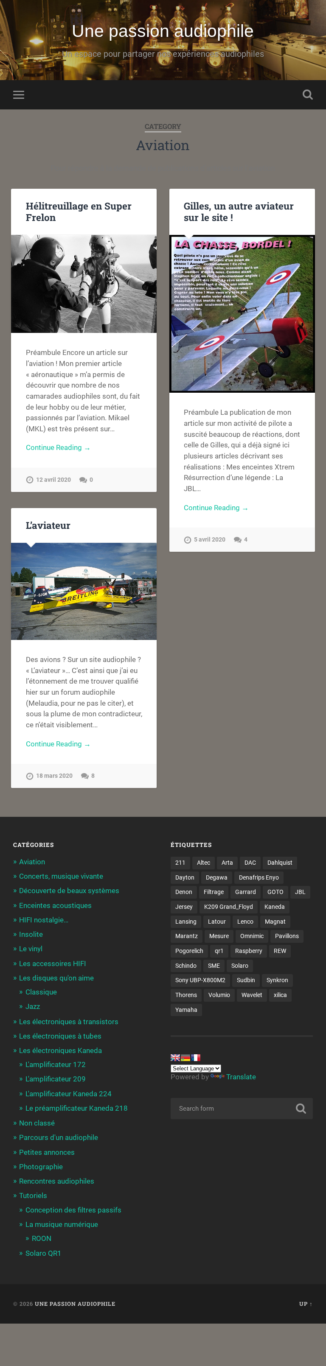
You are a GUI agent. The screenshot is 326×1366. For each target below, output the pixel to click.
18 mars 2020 (54, 775)
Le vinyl (30, 948)
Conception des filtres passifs (73, 1210)
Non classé (37, 1123)
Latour (217, 921)
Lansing (186, 921)
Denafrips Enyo (259, 877)
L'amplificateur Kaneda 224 (68, 1093)
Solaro (239, 965)
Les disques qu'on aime (56, 978)
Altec (203, 862)
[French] (195, 1057)
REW (280, 950)
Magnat (275, 921)
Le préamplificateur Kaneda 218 (76, 1108)
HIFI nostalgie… (43, 920)
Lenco (245, 921)
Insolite (31, 934)
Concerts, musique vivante (61, 876)
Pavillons (287, 936)
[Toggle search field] (308, 94)
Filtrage (214, 891)
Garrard (245, 891)
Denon (183, 891)
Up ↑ (306, 1303)
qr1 (219, 950)
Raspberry (248, 950)
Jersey (184, 906)
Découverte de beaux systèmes (69, 890)
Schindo (186, 965)
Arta (227, 862)
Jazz (32, 1006)
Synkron (277, 980)
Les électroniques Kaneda (60, 1050)
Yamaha (186, 1009)
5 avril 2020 (209, 539)
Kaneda (274, 906)
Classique (41, 992)
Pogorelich (189, 950)
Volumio (219, 995)
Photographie (41, 1166)
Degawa (217, 877)
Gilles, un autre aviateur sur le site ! (239, 211)
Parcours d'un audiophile (58, 1137)
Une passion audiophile (163, 31)
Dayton (184, 877)
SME (214, 965)
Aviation (32, 862)
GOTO (275, 891)
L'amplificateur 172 (55, 1064)
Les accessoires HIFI (52, 963)
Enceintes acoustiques (55, 905)
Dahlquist (279, 862)
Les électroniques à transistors (68, 1021)
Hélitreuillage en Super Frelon (79, 211)
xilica (280, 995)
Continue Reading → (58, 447)
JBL (300, 891)
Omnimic (252, 936)
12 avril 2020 (53, 479)
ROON (41, 1238)
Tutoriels (33, 1195)
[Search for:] (242, 1108)
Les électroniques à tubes (60, 1036)
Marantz (186, 936)
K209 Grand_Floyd (228, 906)
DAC (250, 862)
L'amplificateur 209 (55, 1079)
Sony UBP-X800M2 (200, 980)
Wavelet (252, 995)
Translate (241, 1077)
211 (180, 862)
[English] (175, 1057)
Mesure (219, 936)
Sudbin (246, 980)
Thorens (186, 995)
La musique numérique (61, 1224)
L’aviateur (48, 525)
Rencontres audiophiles (56, 1181)
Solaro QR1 (43, 1253)
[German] (185, 1057)
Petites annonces (47, 1152)
